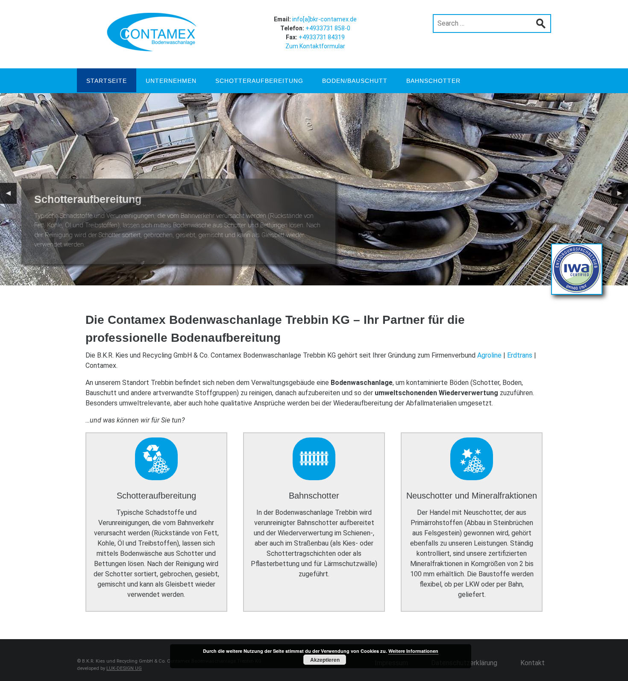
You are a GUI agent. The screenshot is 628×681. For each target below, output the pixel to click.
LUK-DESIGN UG (124, 668)
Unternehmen (171, 80)
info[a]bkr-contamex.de (324, 19)
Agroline (489, 355)
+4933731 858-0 (327, 28)
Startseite (106, 80)
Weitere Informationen (413, 651)
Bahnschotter (433, 80)
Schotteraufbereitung (259, 80)
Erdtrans (519, 355)
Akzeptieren (325, 659)
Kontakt (532, 663)
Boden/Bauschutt (354, 80)
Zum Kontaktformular (315, 46)
